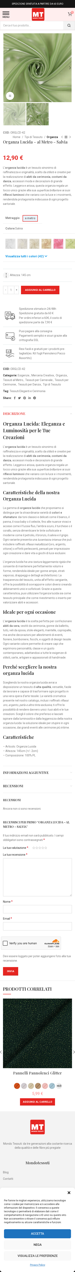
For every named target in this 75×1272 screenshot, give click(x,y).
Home (17, 137)
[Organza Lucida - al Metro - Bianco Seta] (22, 244)
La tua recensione (15, 854)
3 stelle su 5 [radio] (39, 847)
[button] (69, 1193)
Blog (6, 1172)
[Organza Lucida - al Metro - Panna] (34, 244)
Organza (52, 137)
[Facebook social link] (15, 398)
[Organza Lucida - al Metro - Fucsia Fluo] (58, 244)
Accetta (37, 1233)
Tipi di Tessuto (33, 137)
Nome (8, 901)
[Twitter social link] (19, 398)
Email (7, 918)
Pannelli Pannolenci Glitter (37, 1072)
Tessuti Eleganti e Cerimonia (27, 391)
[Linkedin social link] (29, 398)
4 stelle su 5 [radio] (42, 847)
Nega (38, 1245)
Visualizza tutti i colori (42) (25, 256)
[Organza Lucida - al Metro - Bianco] (10, 244)
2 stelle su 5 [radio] (36, 847)
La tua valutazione (15, 847)
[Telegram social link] (34, 398)
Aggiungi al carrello (40, 289)
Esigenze (23, 375)
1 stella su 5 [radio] (33, 847)
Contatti (8, 1178)
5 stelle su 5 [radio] (45, 847)
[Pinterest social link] (24, 398)
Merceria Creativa (42, 375)
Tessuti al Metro (13, 380)
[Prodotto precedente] (62, 137)
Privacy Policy (37, 1265)
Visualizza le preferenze (38, 1256)
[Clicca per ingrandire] (10, 96)
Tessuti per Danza (29, 384)
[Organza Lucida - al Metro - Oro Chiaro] (46, 244)
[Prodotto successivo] (70, 137)
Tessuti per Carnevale (39, 380)
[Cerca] (69, 25)
